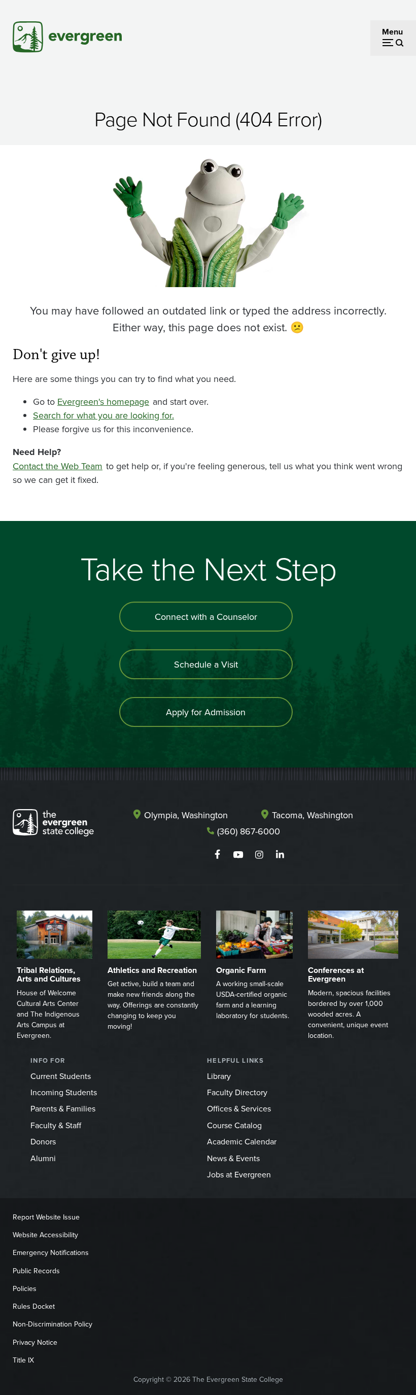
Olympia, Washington (186, 815)
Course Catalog (234, 1125)
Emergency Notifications (51, 1252)
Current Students (60, 1076)
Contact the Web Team (57, 466)
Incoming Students (63, 1092)
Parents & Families (62, 1108)
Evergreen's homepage (103, 401)
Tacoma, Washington (312, 815)
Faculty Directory (237, 1092)
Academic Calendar (241, 1141)
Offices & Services (239, 1108)
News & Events (233, 1158)
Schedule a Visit (206, 664)
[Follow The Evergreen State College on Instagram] (259, 854)
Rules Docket (34, 1306)
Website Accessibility (45, 1235)
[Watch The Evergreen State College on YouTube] (238, 854)
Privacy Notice (35, 1342)
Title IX (23, 1360)
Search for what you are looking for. (103, 415)
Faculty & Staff (55, 1125)
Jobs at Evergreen (239, 1174)
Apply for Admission (206, 712)
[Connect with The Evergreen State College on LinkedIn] (280, 854)
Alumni (43, 1158)
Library (219, 1076)
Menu (392, 32)
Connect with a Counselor (206, 616)
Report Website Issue (46, 1217)
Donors (43, 1141)
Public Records (36, 1271)
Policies (25, 1288)
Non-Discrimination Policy (52, 1324)
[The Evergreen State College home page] (53, 825)
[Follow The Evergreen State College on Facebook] (217, 854)
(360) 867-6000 (248, 831)
